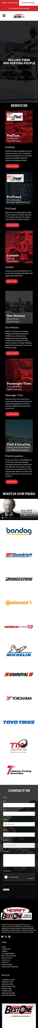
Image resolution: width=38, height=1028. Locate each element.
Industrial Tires (7, 984)
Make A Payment (7, 964)
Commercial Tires (8, 980)
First (4, 801)
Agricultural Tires (8, 986)
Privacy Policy (7, 958)
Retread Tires (7, 988)
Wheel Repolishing (8, 993)
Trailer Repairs (7, 991)
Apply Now (11, 281)
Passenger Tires (7, 982)
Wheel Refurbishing (9, 995)
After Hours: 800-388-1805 (19, 8)
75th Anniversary (8, 953)
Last (4, 809)
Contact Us (6, 960)
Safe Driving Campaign (10, 967)
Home (4, 947)
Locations (11, 482)
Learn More (12, 166)
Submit (6, 889)
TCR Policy (5, 962)
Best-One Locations (9, 956)
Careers (4, 951)
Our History (6, 949)
